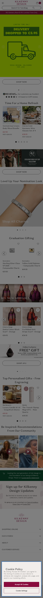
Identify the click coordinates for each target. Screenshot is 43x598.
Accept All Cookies (21, 584)
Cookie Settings (21, 591)
